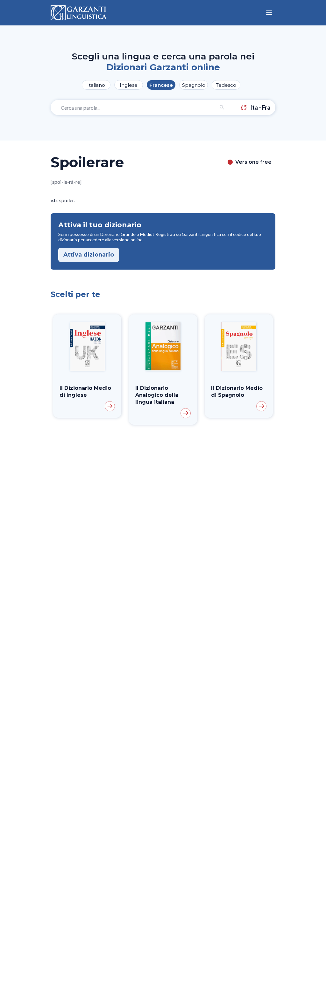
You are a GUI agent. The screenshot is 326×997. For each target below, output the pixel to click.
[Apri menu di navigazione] (269, 12)
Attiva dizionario (88, 254)
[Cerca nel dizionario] (222, 107)
